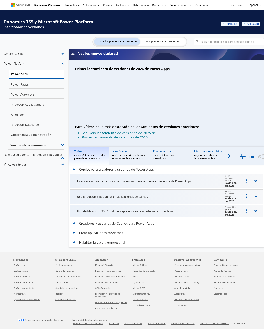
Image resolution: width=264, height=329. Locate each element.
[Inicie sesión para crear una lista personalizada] (246, 181)
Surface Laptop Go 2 (23, 282)
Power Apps (19, 74)
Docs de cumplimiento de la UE (214, 323)
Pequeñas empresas (142, 305)
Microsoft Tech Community (187, 282)
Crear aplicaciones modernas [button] (101, 233)
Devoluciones (61, 282)
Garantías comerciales (65, 299)
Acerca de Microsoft (223, 270)
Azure (135, 276)
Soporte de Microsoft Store (68, 276)
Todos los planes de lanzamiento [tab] (117, 41)
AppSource (179, 293)
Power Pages (20, 84)
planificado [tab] (119, 151)
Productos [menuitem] (71, 5)
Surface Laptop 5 (22, 270)
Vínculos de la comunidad (28, 145)
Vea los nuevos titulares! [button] (98, 53)
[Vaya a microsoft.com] (20, 5)
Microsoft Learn (181, 276)
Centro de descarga (64, 270)
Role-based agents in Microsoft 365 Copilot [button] (33, 155)
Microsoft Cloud (140, 265)
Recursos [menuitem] (157, 5)
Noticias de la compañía (225, 276)
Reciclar (59, 293)
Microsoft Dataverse (25, 125)
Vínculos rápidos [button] (15, 164)
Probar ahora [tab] (162, 151)
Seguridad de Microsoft (144, 270)
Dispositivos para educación (108, 270)
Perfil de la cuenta (63, 265)
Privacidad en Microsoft (225, 282)
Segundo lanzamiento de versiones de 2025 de (119, 133)
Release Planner (47, 5)
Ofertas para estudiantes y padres (111, 302)
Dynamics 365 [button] (13, 54)
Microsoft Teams (140, 299)
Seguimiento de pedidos (66, 288)
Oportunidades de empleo (226, 265)
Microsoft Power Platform (186, 299)
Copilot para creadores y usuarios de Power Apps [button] (116, 169)
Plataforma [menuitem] (139, 5)
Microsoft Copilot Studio (27, 105)
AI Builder (17, 115)
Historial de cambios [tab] (208, 151)
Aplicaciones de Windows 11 (27, 299)
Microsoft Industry (141, 293)
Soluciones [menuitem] (89, 5)
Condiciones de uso (133, 323)
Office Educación (103, 288)
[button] (236, 5)
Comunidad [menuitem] (202, 5)
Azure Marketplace (183, 288)
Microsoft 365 (20, 293)
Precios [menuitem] (107, 5)
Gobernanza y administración (31, 135)
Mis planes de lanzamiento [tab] (162, 41)
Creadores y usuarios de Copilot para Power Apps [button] (116, 223)
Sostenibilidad (220, 293)
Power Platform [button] (15, 63)
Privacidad (114, 323)
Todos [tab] (78, 151)
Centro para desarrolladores (187, 265)
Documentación (181, 270)
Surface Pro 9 (20, 265)
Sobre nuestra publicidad (183, 323)
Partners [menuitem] (121, 5)
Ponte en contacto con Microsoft (88, 323)
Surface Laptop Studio (24, 288)
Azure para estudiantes (106, 308)
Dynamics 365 (139, 282)
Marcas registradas (157, 323)
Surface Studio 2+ (22, 276)
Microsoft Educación (104, 265)
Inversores (219, 288)
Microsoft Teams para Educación (110, 276)
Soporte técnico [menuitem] (179, 5)
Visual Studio (180, 305)
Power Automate (22, 95)
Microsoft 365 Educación (106, 282)
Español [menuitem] (253, 5)
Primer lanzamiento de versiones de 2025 (115, 137)
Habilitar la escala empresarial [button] (102, 242)
